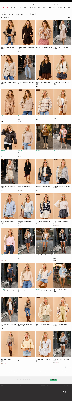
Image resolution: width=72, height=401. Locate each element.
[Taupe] (55, 52)
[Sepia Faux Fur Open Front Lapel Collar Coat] (44, 32)
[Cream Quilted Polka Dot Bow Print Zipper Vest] (62, 67)
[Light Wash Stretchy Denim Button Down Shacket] (9, 206)
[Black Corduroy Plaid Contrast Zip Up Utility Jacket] (62, 241)
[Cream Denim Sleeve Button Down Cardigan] (44, 275)
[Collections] (5, 14)
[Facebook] (64, 392)
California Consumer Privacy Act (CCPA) (22, 396)
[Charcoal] (20, 156)
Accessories (60, 7)
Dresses (24, 7)
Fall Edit (15, 7)
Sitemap (64, 389)
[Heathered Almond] (54, 225)
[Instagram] (66, 392)
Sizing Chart (20, 389)
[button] (9, 44)
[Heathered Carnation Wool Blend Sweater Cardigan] (9, 241)
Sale (69, 7)
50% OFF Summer (5, 7)
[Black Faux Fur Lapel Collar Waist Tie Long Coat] (26, 171)
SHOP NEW (42, 0)
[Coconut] (54, 52)
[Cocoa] (18, 52)
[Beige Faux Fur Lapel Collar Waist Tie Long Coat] (9, 102)
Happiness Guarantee (21, 387)
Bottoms (43, 7)
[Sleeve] (28, 14)
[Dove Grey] (18, 225)
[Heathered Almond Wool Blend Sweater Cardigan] (62, 206)
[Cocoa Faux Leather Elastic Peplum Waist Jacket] (9, 137)
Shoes (54, 7)
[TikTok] (68, 392)
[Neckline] (34, 14)
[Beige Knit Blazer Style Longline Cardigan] (62, 102)
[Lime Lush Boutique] (36, 4)
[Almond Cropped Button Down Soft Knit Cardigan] (26, 275)
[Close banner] (71, 1)
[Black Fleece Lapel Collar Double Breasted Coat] (44, 67)
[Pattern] (24, 14)
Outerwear (49, 7)
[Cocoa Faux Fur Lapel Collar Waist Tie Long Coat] (26, 32)
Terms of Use (20, 391)
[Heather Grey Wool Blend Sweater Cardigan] (62, 344)
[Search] (57, 4)
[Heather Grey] (55, 225)
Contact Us (43, 387)
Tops (20, 7)
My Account (2, 387)
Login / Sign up (52, 4)
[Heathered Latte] (58, 225)
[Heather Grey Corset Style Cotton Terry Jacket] (44, 344)
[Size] (9, 14)
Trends (65, 7)
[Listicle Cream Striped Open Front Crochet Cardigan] (62, 309)
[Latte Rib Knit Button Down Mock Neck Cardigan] (26, 137)
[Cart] (60, 4)
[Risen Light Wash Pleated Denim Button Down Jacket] (62, 275)
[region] (36, 1)
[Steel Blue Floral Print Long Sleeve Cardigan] (9, 275)
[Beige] (21, 52)
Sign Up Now (53, 379)
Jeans (39, 7)
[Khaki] (37, 86)
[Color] (18, 14)
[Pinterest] (70, 392)
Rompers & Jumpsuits (32, 7)
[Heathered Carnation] (56, 225)
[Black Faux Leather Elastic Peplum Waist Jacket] (44, 171)
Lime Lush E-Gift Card (44, 391)
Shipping (2, 391)
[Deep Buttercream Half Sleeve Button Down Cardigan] (26, 344)
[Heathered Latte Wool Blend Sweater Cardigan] (9, 344)
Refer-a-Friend (65, 387)
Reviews (42, 389)
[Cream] (20, 225)
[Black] (20, 52)
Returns (2, 389)
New (11, 7)
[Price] (14, 14)
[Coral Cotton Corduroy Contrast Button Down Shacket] (62, 137)
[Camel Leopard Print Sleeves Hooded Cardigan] (9, 32)
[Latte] (18, 156)
